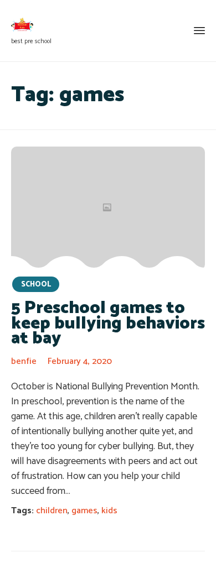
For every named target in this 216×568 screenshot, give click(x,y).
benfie (24, 361)
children (52, 510)
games (84, 510)
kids (109, 510)
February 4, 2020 (80, 361)
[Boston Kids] (31, 25)
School (36, 284)
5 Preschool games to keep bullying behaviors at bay (108, 323)
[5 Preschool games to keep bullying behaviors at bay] (108, 208)
